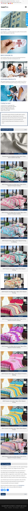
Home (6, 507)
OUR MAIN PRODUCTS (8, 79)
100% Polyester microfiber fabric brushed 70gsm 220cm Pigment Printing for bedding (14, 213)
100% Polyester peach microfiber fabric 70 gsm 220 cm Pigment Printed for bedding (14, 319)
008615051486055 (6, 2)
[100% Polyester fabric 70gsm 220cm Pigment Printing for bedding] (14, 236)
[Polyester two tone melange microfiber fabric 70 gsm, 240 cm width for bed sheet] (14, 152)
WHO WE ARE (5, 29)
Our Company (16, 507)
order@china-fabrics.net (16, 2)
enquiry (20, 153)
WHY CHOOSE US (7, 55)
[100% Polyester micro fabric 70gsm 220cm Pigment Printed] (14, 397)
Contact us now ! (6, 103)
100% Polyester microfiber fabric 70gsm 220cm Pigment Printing (14, 292)
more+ (25, 129)
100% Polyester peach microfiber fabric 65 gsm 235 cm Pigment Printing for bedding (14, 457)
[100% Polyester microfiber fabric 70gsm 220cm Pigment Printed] (14, 424)
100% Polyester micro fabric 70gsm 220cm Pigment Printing (14, 269)
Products (10, 507)
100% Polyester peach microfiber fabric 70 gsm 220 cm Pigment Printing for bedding (14, 185)
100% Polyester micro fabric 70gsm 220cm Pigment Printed (14, 401)
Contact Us (22, 507)
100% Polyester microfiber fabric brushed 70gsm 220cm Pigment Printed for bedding (14, 347)
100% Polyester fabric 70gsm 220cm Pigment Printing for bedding (14, 241)
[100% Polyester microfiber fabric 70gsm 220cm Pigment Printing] (14, 287)
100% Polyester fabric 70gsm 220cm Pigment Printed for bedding (14, 374)
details (7, 153)
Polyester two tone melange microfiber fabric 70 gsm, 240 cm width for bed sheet (14, 157)
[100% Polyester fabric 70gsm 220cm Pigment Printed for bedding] (14, 369)
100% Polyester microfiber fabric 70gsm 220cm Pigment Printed (14, 429)
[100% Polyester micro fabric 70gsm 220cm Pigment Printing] (14, 264)
